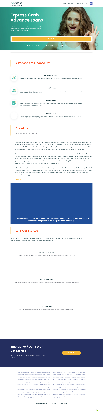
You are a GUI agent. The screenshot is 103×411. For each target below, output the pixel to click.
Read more (18, 179)
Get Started (51, 39)
